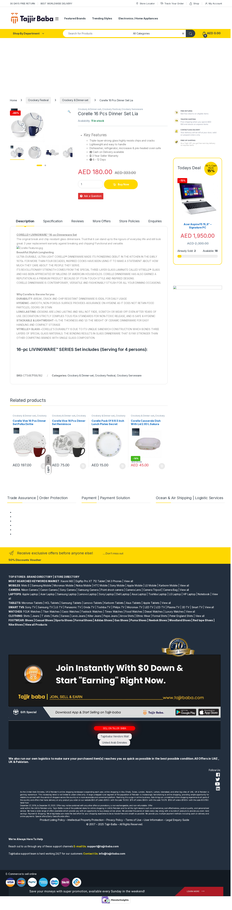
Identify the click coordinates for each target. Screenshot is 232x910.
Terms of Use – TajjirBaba (28, 516)
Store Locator (147, 3)
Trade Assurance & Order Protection (34, 529)
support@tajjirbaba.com (103, 846)
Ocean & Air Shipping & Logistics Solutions (37, 534)
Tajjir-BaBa (111, 824)
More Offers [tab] (101, 221)
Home (13, 100)
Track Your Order (174, 3)
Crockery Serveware (132, 109)
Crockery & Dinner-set (75, 100)
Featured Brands (75, 18)
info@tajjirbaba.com (112, 853)
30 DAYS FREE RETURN (22, 3)
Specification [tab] (52, 221)
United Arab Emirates (114, 742)
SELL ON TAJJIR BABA (114, 728)
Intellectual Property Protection (86, 819)
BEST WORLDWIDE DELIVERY (56, 3)
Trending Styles (102, 18)
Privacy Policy (114, 819)
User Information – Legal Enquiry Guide (166, 819)
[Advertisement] (116, 65)
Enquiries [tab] (155, 221)
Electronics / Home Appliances (138, 18)
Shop (196, 3)
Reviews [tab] (77, 221)
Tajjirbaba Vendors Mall (115, 736)
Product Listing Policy (52, 819)
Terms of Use (133, 819)
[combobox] (97, 33)
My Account (215, 3)
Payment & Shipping (24, 512)
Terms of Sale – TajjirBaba (28, 520)
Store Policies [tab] (129, 221)
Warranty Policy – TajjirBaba (29, 525)
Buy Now (123, 184)
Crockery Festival (38, 100)
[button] (69, 111)
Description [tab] (25, 221)
